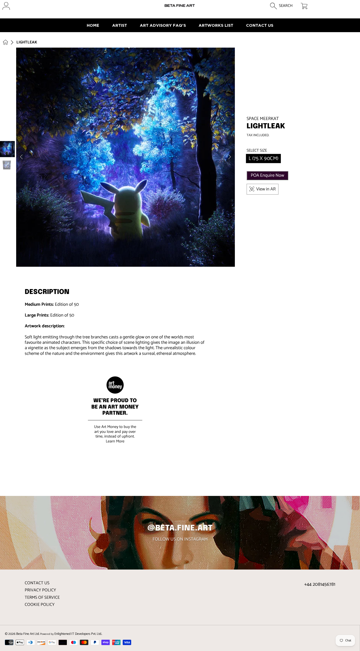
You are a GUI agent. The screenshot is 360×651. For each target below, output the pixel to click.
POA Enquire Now (267, 175)
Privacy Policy (40, 590)
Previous (21, 157)
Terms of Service (42, 597)
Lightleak (26, 42)
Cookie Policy (40, 604)
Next (230, 157)
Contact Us (37, 583)
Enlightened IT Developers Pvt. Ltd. (78, 634)
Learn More (115, 441)
